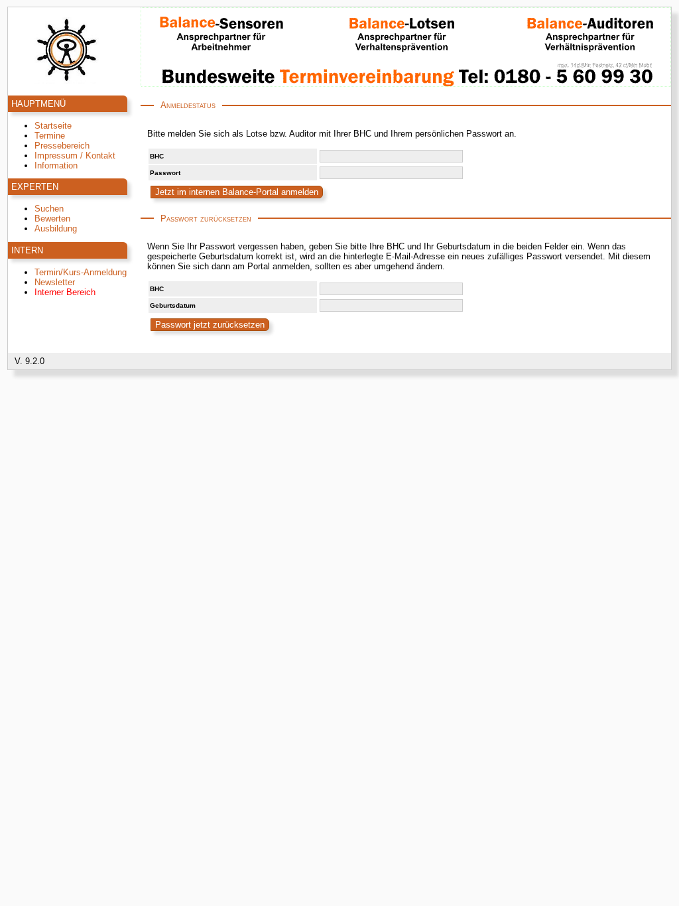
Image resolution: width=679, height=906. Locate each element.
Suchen (49, 209)
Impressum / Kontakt (74, 156)
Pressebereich (62, 146)
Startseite (53, 126)
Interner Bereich (64, 292)
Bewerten (52, 219)
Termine (49, 136)
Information (56, 165)
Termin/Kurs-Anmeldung (80, 272)
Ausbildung (55, 228)
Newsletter (54, 282)
